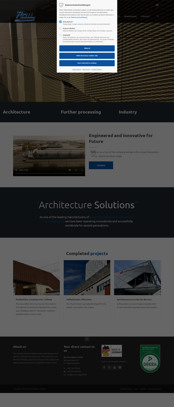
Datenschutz (76, 69)
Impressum (86, 69)
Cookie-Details (96, 69)
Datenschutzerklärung (79, 17)
